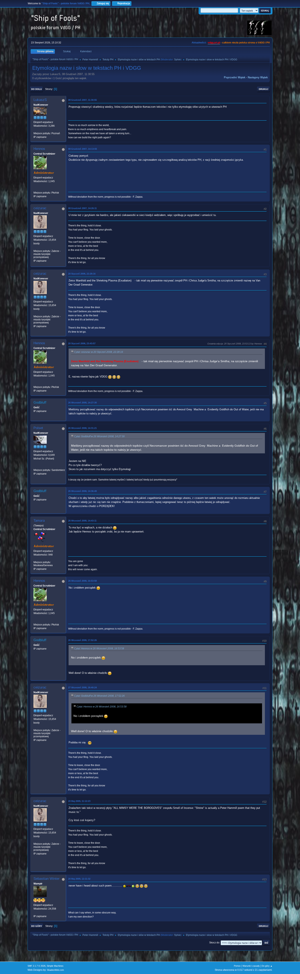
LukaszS (40, 100)
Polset (38, 428)
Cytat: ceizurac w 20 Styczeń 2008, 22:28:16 (98, 352)
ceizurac (40, 208)
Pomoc (237, 966)
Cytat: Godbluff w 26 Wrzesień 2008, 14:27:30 (99, 436)
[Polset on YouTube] (35, 466)
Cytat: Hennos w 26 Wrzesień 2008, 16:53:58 (99, 648)
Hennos (39, 149)
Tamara (39, 520)
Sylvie (177, 59)
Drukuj (263, 89)
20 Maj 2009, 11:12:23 (79, 801)
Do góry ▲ (267, 966)
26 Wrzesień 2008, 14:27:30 (82, 402)
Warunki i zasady (251, 966)
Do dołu (36, 89)
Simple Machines (55, 966)
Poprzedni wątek (234, 77)
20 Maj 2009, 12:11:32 (79, 879)
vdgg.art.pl (214, 42)
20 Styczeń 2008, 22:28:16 (82, 273)
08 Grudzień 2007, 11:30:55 (82, 100)
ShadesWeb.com (55, 970)
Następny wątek (258, 77)
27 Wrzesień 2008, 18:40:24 (82, 687)
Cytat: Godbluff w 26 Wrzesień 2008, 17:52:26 (99, 695)
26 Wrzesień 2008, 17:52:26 (82, 640)
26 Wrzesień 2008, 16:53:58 (82, 581)
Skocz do (214, 942)
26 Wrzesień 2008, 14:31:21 (82, 428)
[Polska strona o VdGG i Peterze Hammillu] (35, 188)
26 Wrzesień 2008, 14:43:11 (82, 520)
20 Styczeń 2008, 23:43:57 (82, 343)
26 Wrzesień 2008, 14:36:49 (82, 491)
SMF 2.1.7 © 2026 (37, 966)
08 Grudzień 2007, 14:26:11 (82, 208)
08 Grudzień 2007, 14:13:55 (82, 149)
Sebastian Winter (46, 879)
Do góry (36, 926)
